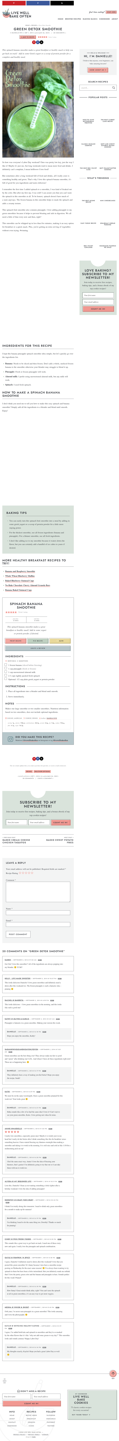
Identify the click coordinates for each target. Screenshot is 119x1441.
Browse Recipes (73, 19)
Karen (8, 960)
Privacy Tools (34, 1434)
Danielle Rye (17, 33)
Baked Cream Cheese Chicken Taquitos (16, 840)
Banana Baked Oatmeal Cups (18, 589)
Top (113, 1373)
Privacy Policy (19, 1434)
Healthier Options (42, 771)
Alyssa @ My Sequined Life (18, 1181)
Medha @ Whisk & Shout (17, 1307)
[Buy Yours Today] (104, 1404)
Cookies (31, 1422)
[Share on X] (42, 42)
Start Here (111, 12)
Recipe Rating (12, 873)
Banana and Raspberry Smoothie (20, 571)
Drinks (34, 25)
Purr (34, 1437)
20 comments (28, 778)
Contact (12, 1422)
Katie (7, 1091)
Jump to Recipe (28, 37)
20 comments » (59, 33)
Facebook (51, 1415)
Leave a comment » (45, 778)
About (115, 19)
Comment (11, 880)
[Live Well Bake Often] (16, 13)
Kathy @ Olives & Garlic (17, 1019)
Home (60, 19)
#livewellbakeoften (60, 740)
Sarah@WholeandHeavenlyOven (21, 1049)
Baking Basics (90, 19)
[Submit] (114, 87)
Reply (39, 960)
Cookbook (104, 19)
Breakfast (31, 1419)
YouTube (51, 1426)
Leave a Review (38, 648)
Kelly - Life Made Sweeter (17, 978)
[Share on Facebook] (38, 42)
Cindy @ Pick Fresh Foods (18, 1239)
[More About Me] (98, 36)
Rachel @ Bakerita (14, 1000)
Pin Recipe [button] (38, 641)
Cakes (31, 1426)
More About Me (97, 70)
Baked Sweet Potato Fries (59, 840)
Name (9, 908)
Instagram (51, 1419)
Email (9, 920)
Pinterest (51, 1422)
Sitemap (45, 1434)
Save (61, 641)
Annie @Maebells (13, 1128)
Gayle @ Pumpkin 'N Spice (17, 1257)
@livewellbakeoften (30, 740)
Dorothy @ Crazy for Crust (19, 1200)
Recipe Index (31, 1415)
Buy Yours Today (80, 1415)
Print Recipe (15, 641)
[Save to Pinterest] (34, 42)
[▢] (6, 664)
